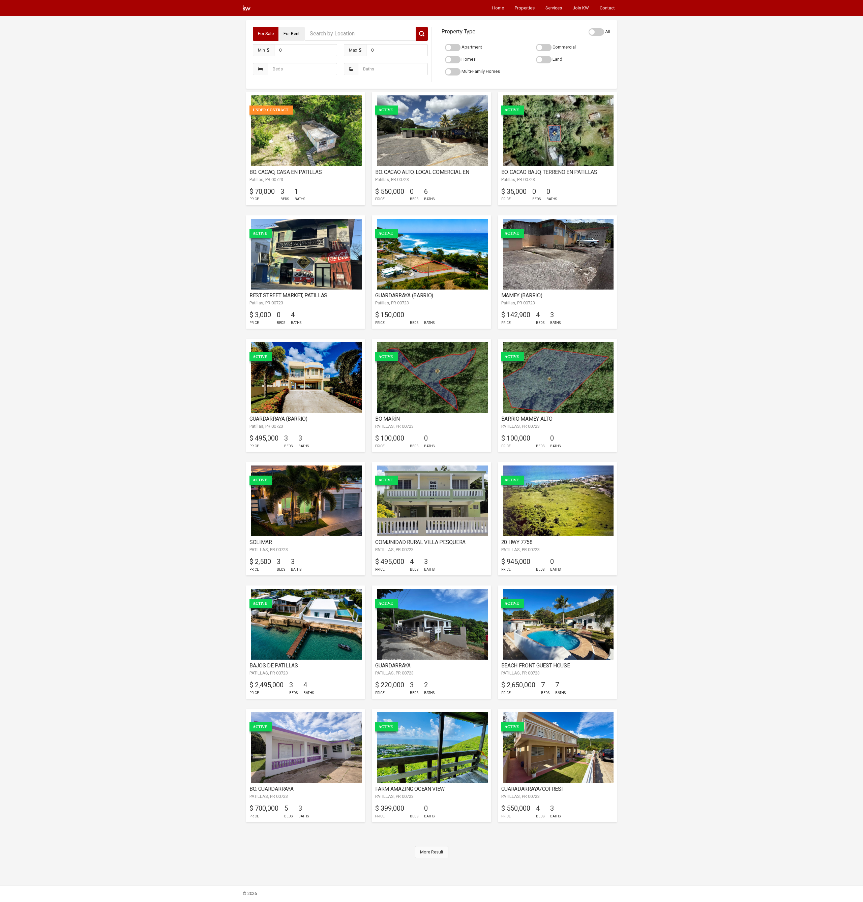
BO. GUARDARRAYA (271, 789)
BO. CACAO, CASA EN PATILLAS (285, 172)
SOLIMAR (260, 542)
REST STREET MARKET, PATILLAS (288, 295)
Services (553, 7)
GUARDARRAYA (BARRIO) (404, 295)
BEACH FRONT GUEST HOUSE (535, 665)
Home (498, 7)
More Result (431, 851)
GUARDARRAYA (393, 665)
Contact (607, 7)
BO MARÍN (387, 419)
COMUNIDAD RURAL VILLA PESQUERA (420, 542)
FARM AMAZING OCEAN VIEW (410, 789)
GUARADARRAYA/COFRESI (532, 789)
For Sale (266, 33)
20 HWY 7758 (517, 542)
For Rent (292, 33)
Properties (525, 7)
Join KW (581, 7)
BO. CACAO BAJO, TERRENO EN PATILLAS (549, 172)
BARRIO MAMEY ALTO (527, 419)
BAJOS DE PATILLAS (273, 665)
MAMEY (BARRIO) (521, 295)
